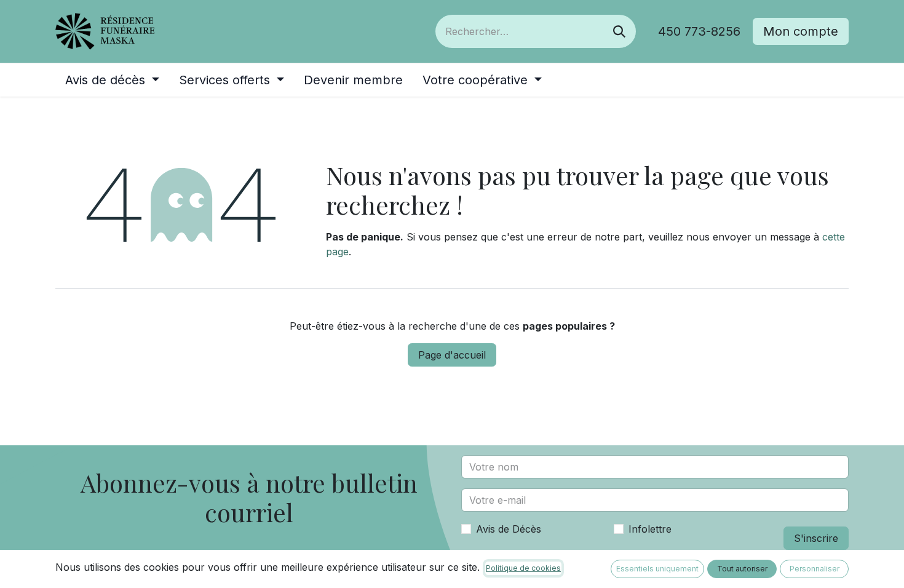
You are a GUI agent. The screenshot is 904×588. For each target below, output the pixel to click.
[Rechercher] (619, 31)
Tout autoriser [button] (742, 568)
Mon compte (800, 31)
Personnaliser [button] (814, 568)
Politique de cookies (523, 568)
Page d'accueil (452, 355)
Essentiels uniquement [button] (657, 568)
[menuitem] (112, 80)
